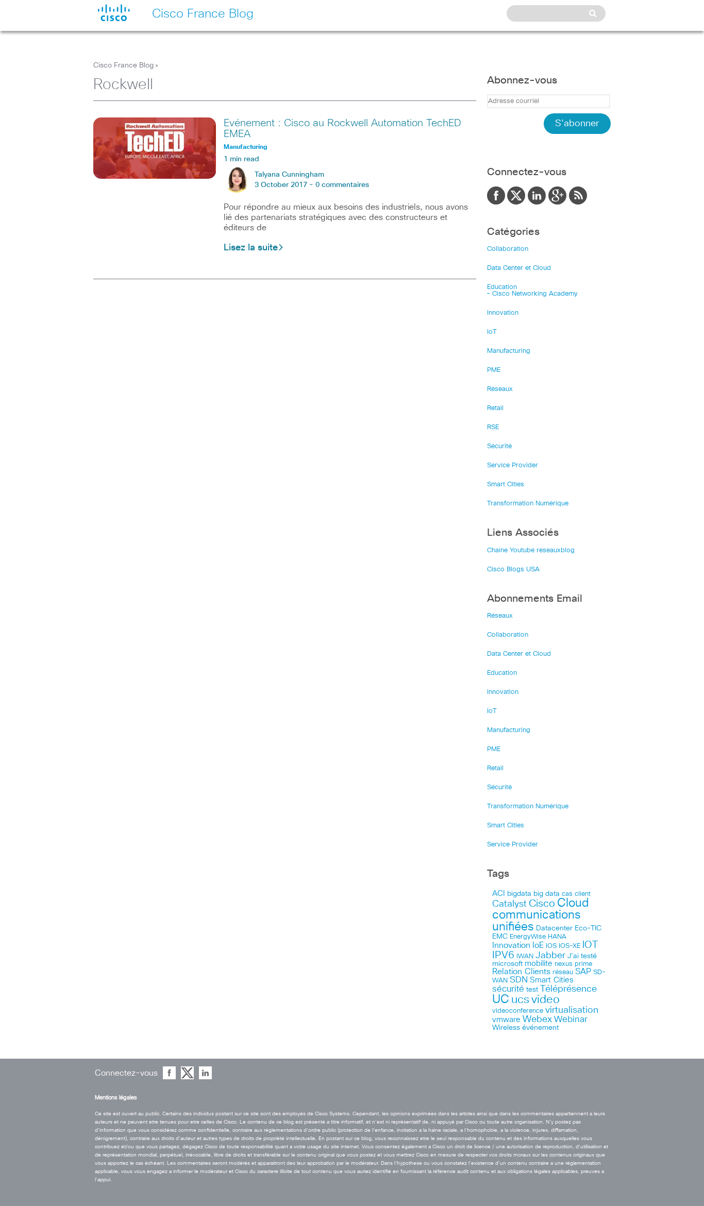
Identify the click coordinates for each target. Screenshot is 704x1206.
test (532, 989)
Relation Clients (521, 971)
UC (500, 1000)
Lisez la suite (251, 247)
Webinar (571, 1019)
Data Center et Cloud (519, 268)
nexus (564, 964)
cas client (576, 894)
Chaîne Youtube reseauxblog (531, 550)
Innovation (502, 313)
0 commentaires (342, 185)
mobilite (538, 963)
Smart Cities (505, 484)
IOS (551, 945)
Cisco (542, 903)
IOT (590, 945)
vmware (506, 1020)
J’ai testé (582, 956)
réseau (562, 972)
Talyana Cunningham (289, 174)
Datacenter (554, 928)
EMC (500, 936)
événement (540, 1027)
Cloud (573, 903)
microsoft (507, 963)
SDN (519, 980)
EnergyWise (528, 936)
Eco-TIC (588, 928)
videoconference (517, 1011)
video (545, 1000)
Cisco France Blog (123, 65)
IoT (492, 332)
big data (546, 893)
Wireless (506, 1027)
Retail (495, 408)
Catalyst (509, 904)
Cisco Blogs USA (513, 569)
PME (493, 370)
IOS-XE (569, 946)
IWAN (524, 956)
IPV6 (503, 955)
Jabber (550, 955)
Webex (537, 1019)
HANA (557, 936)
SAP (583, 972)
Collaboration (507, 249)
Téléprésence (568, 989)
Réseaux (500, 389)
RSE (493, 427)
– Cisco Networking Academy (532, 294)
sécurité (508, 989)
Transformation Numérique (527, 503)
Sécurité (499, 446)
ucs (520, 1000)
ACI (498, 893)
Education (502, 287)
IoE (538, 945)
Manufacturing (508, 351)
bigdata (519, 893)
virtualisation (571, 1010)
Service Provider (512, 465)
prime (583, 964)
